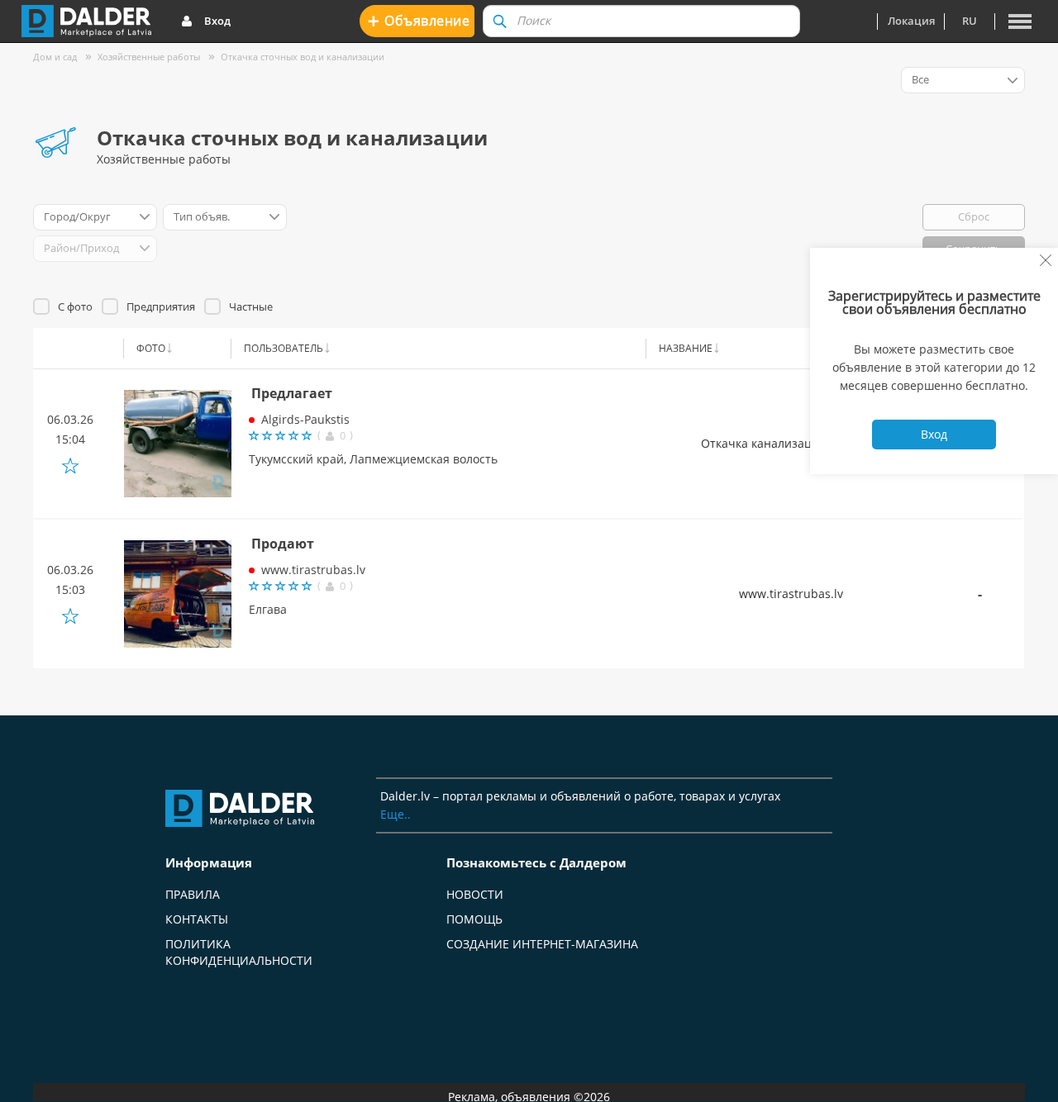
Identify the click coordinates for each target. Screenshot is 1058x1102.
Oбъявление (418, 20)
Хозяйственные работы (149, 56)
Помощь (474, 919)
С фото (75, 306)
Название (685, 348)
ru (969, 20)
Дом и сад (55, 56)
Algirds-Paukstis (305, 419)
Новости (474, 894)
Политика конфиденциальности (238, 952)
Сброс (973, 216)
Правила (192, 894)
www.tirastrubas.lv (313, 569)
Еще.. (395, 814)
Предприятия (160, 306)
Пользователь (283, 348)
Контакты (196, 919)
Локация (911, 20)
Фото (150, 348)
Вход (217, 20)
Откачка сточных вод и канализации (302, 56)
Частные (251, 306)
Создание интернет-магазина (542, 944)
